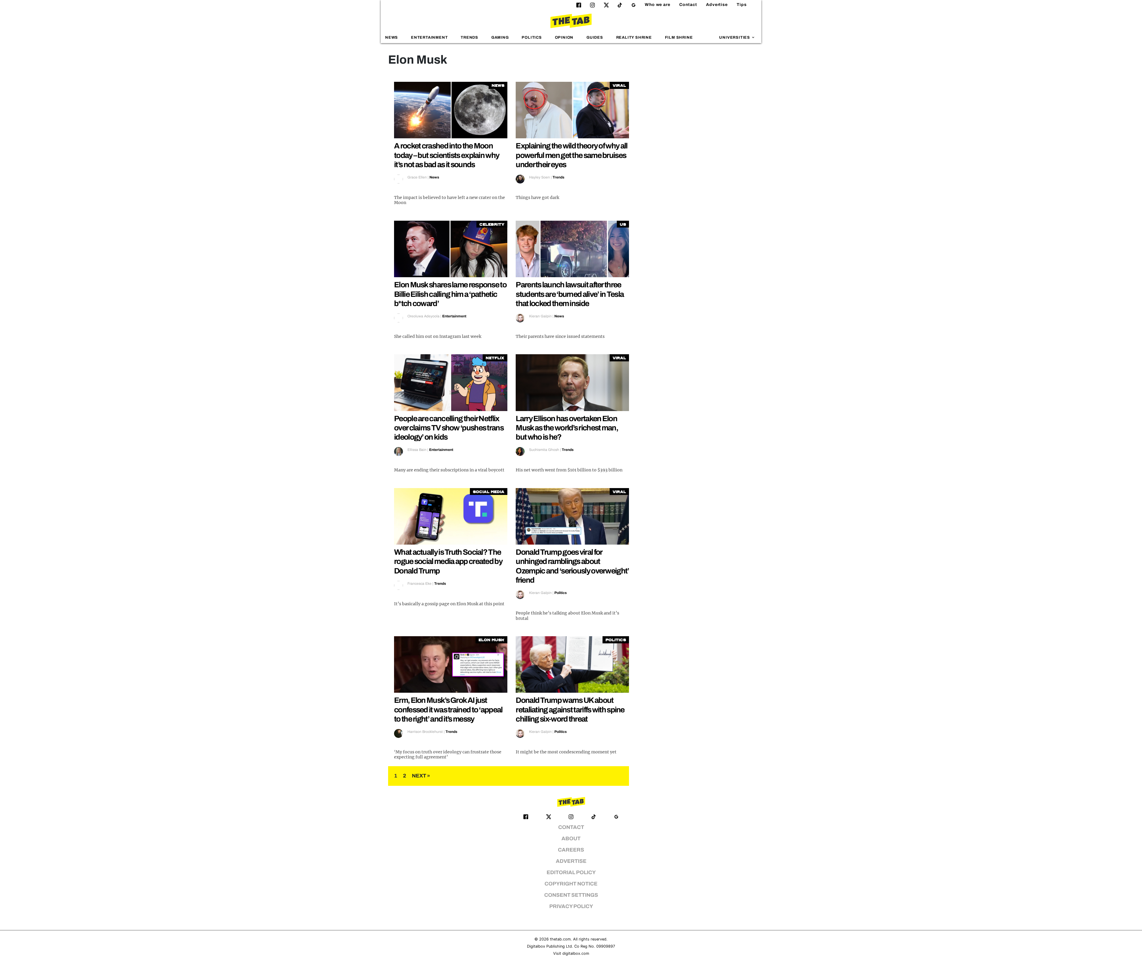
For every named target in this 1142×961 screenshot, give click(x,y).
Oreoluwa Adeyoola (423, 316)
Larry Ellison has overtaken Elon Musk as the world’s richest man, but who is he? (567, 427)
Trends (469, 37)
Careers (571, 850)
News (391, 37)
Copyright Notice (571, 884)
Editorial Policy (571, 872)
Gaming (500, 37)
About (571, 838)
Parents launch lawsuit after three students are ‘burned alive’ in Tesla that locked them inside (570, 293)
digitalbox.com (575, 953)
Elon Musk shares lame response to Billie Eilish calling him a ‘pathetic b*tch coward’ (450, 293)
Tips (742, 4)
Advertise (717, 4)
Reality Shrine (634, 37)
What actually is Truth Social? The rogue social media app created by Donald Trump (448, 561)
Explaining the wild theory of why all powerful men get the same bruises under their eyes (571, 155)
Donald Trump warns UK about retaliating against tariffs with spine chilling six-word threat (570, 709)
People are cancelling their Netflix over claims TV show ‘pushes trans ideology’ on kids (448, 427)
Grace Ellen (417, 177)
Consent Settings (571, 895)
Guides (594, 37)
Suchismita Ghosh (544, 450)
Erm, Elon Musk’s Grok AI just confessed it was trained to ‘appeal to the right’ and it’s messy (448, 709)
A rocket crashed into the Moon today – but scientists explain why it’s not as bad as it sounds (446, 155)
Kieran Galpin (540, 316)
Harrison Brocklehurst (425, 732)
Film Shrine (679, 37)
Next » (421, 776)
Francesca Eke (419, 583)
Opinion (564, 37)
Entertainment (429, 37)
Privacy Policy (571, 906)
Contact (688, 4)
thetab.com (560, 939)
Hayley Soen (539, 177)
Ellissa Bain (416, 450)
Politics (532, 37)
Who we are (657, 4)
